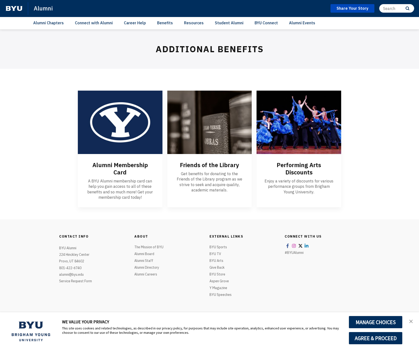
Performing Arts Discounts (299, 168)
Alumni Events (302, 22)
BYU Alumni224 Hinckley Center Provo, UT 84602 (74, 255)
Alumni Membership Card (120, 168)
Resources (194, 22)
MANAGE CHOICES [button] (376, 322)
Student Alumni (229, 22)
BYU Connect (266, 22)
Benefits (165, 22)
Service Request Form (75, 281)
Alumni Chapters (48, 22)
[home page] (14, 8)
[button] (411, 320)
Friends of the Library (209, 165)
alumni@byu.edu (71, 274)
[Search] (407, 8)
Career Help (135, 22)
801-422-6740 (70, 268)
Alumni (43, 8)
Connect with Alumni (94, 22)
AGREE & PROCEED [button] (376, 338)
